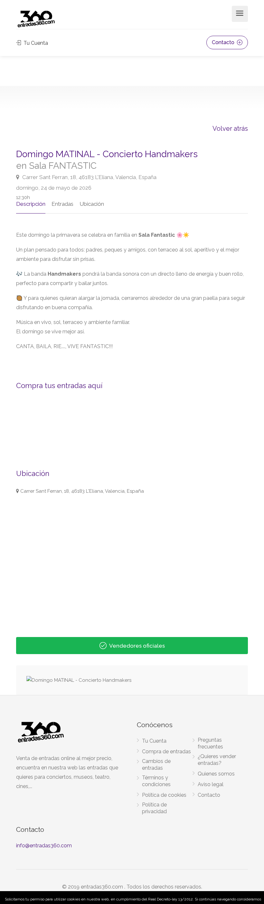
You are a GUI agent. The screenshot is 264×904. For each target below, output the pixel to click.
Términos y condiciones (156, 781)
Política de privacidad (154, 808)
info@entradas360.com (44, 845)
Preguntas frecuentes (210, 743)
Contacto (224, 42)
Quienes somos (216, 774)
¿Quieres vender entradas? (217, 759)
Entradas (62, 204)
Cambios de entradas (156, 764)
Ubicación (92, 204)
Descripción (30, 204)
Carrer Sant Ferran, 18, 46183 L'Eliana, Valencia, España (88, 177)
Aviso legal (210, 784)
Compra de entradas (166, 751)
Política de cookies (164, 795)
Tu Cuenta (35, 43)
